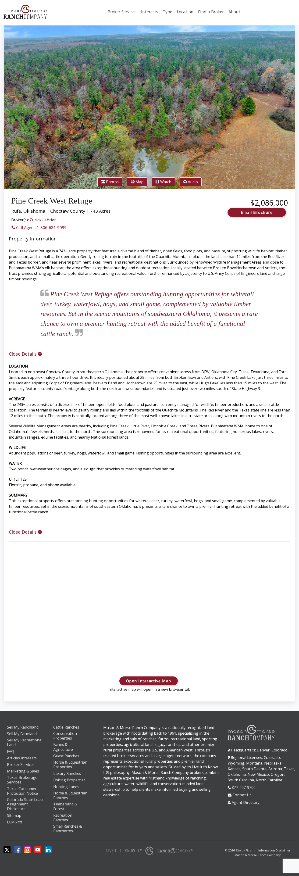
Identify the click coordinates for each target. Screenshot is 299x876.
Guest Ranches (66, 756)
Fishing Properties (69, 780)
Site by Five (243, 850)
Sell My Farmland (22, 733)
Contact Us (242, 794)
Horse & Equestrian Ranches (70, 795)
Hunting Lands (66, 786)
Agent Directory (246, 802)
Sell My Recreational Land (24, 742)
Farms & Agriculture (63, 746)
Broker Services (122, 11)
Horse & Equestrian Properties (70, 764)
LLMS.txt (14, 822)
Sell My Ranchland (23, 727)
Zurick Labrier (43, 219)
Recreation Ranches (62, 817)
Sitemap (14, 815)
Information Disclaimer (274, 850)
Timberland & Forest (65, 806)
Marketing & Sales (23, 771)
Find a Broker (211, 11)
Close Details (23, 354)
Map (139, 181)
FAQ (10, 751)
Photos (112, 181)
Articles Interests (22, 758)
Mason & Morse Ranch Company (258, 855)
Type (167, 11)
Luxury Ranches (67, 773)
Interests (149, 11)
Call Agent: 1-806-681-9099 (41, 227)
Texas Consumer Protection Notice (22, 791)
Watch (165, 181)
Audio (192, 181)
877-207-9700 (244, 787)
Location (185, 11)
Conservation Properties (65, 735)
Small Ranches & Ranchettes (67, 828)
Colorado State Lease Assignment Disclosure (25, 804)
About (234, 11)
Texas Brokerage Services (22, 779)
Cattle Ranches (66, 727)
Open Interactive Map (148, 680)
